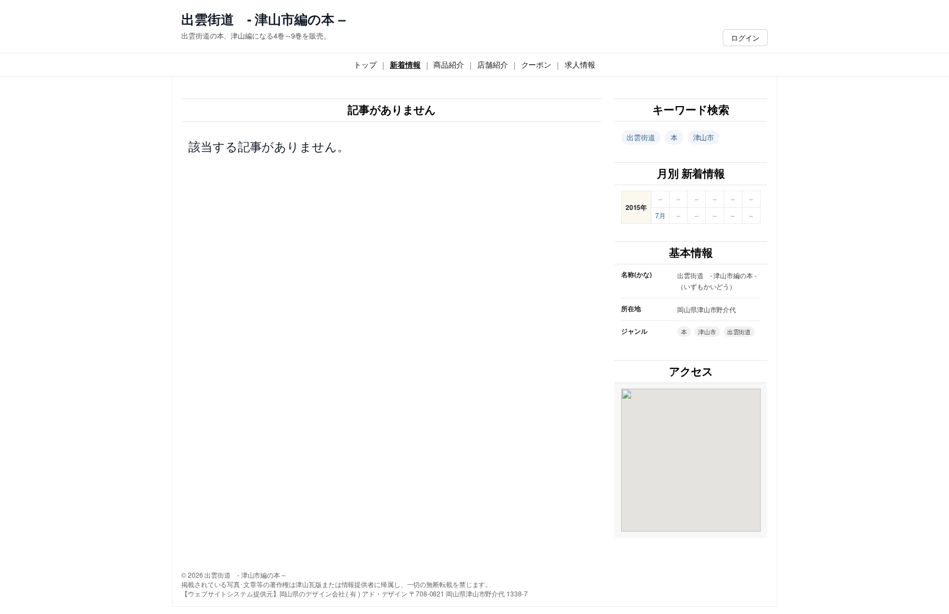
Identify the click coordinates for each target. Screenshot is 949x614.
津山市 (703, 137)
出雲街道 (641, 137)
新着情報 (405, 64)
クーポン (536, 64)
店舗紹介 (492, 64)
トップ (365, 64)
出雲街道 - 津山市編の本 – (263, 19)
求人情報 (580, 64)
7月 (660, 215)
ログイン (745, 37)
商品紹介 (448, 64)
